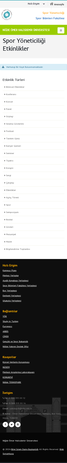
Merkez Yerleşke (11, 275)
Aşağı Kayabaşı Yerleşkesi (15, 280)
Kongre (9, 168)
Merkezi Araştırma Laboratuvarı (18, 372)
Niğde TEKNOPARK (12, 382)
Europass (7, 326)
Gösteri (9, 227)
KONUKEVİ (8, 377)
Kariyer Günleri (13, 146)
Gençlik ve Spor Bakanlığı (15, 341)
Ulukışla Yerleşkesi (12, 300)
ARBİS (5, 331)
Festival (10, 131)
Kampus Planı (9, 270)
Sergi (8, 175)
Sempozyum (12, 212)
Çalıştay (10, 182)
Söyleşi (9, 116)
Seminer (10, 153)
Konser (9, 101)
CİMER (6, 336)
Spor (8, 204)
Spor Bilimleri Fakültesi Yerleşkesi (20, 285)
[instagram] (18, 424)
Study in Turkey (10, 321)
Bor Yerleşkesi (10, 290)
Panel (9, 109)
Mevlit (9, 241)
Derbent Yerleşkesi (12, 295)
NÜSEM (6, 367)
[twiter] (11, 424)
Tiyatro (9, 160)
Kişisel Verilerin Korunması (16, 362)
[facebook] (5, 424)
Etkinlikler (11, 190)
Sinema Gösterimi (15, 123)
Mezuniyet (11, 234)
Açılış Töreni (12, 197)
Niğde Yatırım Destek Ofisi (15, 346)
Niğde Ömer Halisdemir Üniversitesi (20, 440)
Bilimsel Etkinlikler (15, 87)
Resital (9, 219)
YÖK (5, 316)
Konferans (11, 94)
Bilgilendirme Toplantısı (18, 249)
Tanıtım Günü (13, 138)
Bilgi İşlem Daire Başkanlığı (24, 449)
